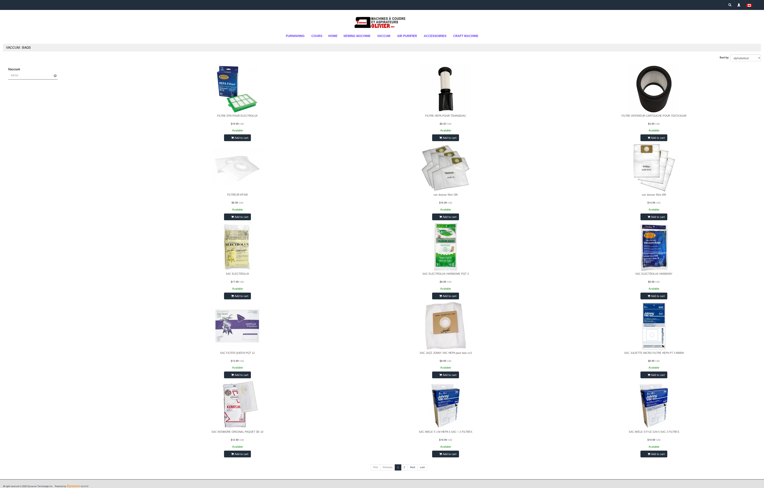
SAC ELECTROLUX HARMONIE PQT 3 (445, 273)
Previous (387, 467)
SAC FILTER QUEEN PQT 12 (237, 352)
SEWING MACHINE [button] (356, 36)
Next (412, 467)
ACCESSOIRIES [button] (435, 36)
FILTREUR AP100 (237, 194)
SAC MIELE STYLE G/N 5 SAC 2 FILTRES (654, 431)
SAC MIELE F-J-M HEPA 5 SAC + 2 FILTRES (445, 431)
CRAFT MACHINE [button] (465, 36)
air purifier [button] (407, 36)
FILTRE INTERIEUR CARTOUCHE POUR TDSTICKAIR (654, 115)
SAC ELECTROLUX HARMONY (653, 273)
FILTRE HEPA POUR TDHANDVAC (445, 115)
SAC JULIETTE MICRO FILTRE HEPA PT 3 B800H (654, 352)
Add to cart (241, 137)
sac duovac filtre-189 (654, 194)
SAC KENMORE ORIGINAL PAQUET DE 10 (237, 431)
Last (422, 467)
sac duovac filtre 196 (446, 194)
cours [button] (316, 36)
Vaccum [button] (383, 36)
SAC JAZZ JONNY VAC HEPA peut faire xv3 (446, 352)
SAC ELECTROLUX (237, 273)
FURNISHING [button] (295, 36)
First (375, 467)
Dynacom (73, 486)
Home (332, 36)
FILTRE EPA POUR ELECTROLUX (237, 115)
